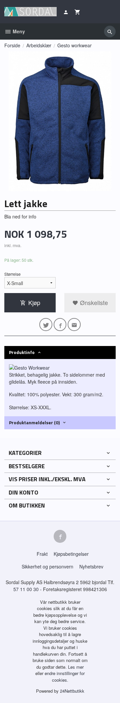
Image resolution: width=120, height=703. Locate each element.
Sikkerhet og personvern (47, 566)
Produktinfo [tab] (22, 352)
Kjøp (34, 302)
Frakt (42, 553)
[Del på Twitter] (45, 324)
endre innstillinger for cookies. (65, 676)
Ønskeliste (93, 302)
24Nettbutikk (72, 691)
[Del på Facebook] (60, 324)
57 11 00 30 (26, 589)
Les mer (76, 667)
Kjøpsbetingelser (71, 553)
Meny (18, 31)
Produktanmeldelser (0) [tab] (34, 422)
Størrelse (12, 274)
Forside (12, 45)
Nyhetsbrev (91, 566)
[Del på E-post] (74, 324)
